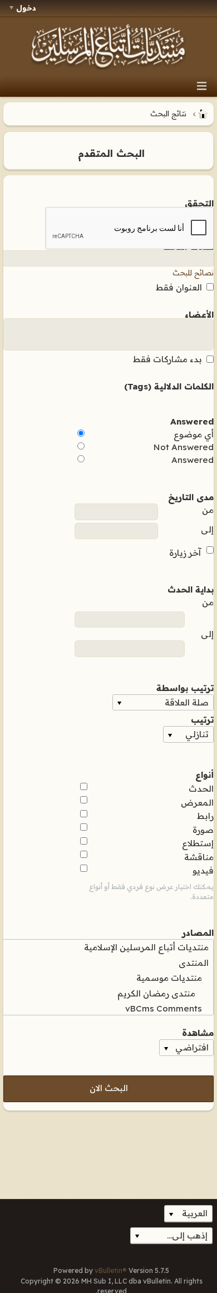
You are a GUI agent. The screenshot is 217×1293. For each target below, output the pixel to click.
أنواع (204, 773)
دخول (26, 7)
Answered (192, 420)
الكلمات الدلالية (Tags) (169, 385)
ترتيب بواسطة (185, 687)
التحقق (199, 202)
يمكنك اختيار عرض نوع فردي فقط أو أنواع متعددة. (151, 891)
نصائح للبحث (193, 272)
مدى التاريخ (191, 496)
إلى (207, 529)
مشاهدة (198, 1032)
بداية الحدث (190, 588)
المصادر (198, 931)
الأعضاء (199, 313)
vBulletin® (111, 1270)
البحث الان (109, 1088)
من (208, 510)
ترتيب (202, 718)
